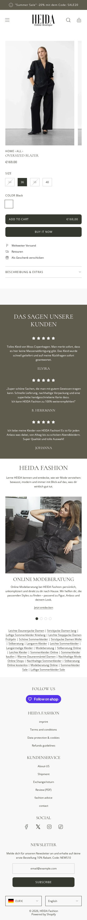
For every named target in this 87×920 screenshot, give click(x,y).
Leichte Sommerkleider (64, 643)
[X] (38, 826)
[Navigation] (7, 20)
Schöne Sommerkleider (33, 639)
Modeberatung (45, 648)
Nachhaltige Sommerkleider (44, 661)
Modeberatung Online (44, 665)
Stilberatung (16, 643)
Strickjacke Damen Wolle (66, 639)
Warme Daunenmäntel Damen (36, 656)
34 (9, 182)
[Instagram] (49, 826)
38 (34, 182)
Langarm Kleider (37, 643)
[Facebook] (26, 826)
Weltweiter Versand (24, 245)
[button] (36, 618)
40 (47, 182)
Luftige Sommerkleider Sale (48, 669)
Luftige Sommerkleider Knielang (26, 635)
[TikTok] (60, 826)
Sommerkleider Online (44, 652)
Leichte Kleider (18, 652)
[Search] (68, 20)
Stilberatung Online (69, 648)
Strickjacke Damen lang (61, 631)
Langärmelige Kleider (19, 648)
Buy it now (43, 232)
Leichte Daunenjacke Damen (26, 631)
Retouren (17, 251)
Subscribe (43, 882)
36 (22, 182)
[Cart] (79, 20)
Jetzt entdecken (43, 607)
